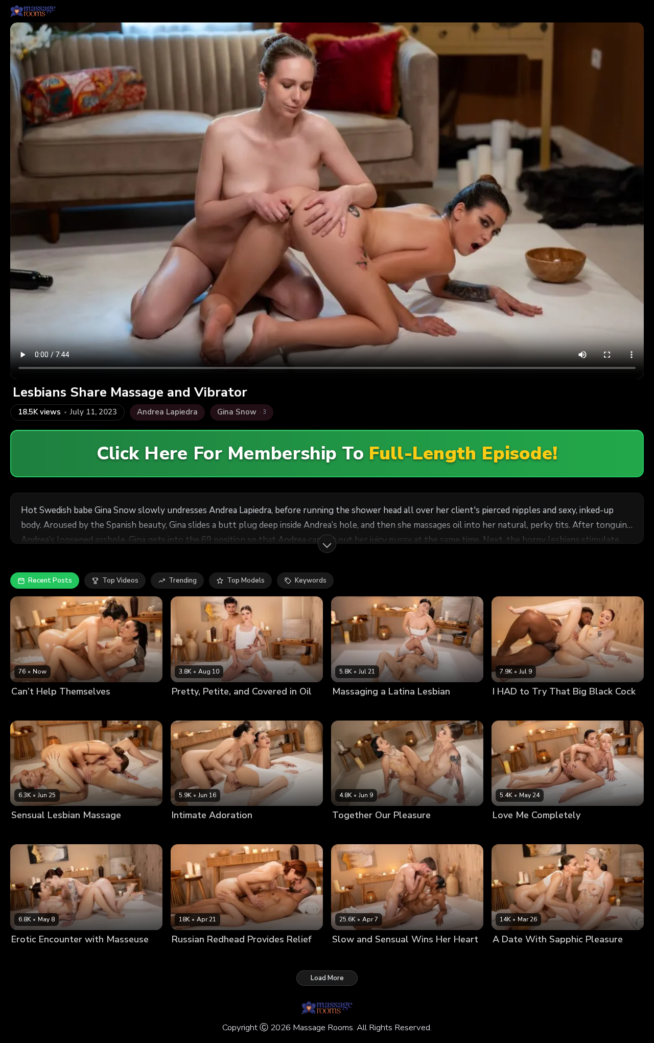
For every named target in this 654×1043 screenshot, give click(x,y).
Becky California (519, 708)
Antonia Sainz (73, 956)
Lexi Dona (27, 708)
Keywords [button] (310, 580)
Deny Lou (237, 956)
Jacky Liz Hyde (195, 956)
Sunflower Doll (552, 956)
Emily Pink (188, 833)
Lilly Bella (348, 708)
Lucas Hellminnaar (405, 956)
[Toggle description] (327, 544)
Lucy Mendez (388, 708)
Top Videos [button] (120, 580)
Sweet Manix (242, 708)
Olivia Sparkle (194, 708)
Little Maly (565, 708)
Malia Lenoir (351, 956)
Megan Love (66, 708)
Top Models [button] (246, 580)
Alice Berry (28, 956)
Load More (327, 978)
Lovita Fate (510, 833)
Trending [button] (183, 580)
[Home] (33, 11)
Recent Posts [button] (50, 580)
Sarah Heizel (402, 833)
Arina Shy (26, 833)
